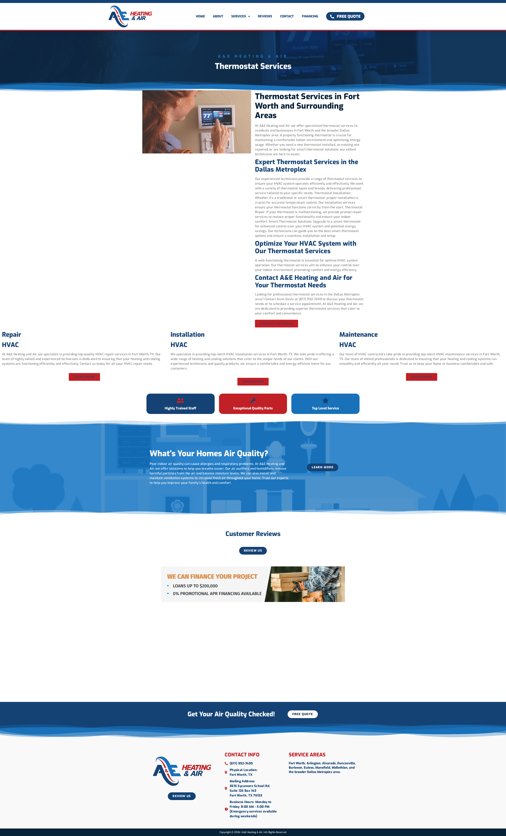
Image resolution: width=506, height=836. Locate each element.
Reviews (265, 16)
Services (238, 16)
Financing (310, 16)
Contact (287, 16)
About (218, 16)
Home (200, 16)
